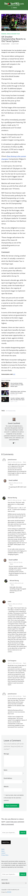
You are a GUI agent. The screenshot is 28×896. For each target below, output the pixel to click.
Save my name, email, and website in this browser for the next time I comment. (14, 797)
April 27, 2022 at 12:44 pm (15, 604)
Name (5, 770)
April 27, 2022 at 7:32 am (14, 500)
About (3, 851)
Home (2, 849)
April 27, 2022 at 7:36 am (15, 562)
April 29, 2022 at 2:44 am (14, 696)
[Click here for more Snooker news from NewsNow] (6, 842)
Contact (3, 853)
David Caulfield (6, 43)
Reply (24, 462)
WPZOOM (9, 892)
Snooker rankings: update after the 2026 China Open (17, 398)
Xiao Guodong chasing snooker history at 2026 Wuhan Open (16, 384)
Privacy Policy (4, 855)
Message (6, 754)
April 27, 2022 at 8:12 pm (15, 663)
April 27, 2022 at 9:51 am (16, 583)
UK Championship (10, 410)
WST (14, 374)
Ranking (3, 34)
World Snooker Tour (13, 34)
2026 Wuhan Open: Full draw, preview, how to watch (18, 392)
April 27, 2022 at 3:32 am (14, 462)
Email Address (8, 778)
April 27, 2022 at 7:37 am (15, 483)
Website (6, 786)
